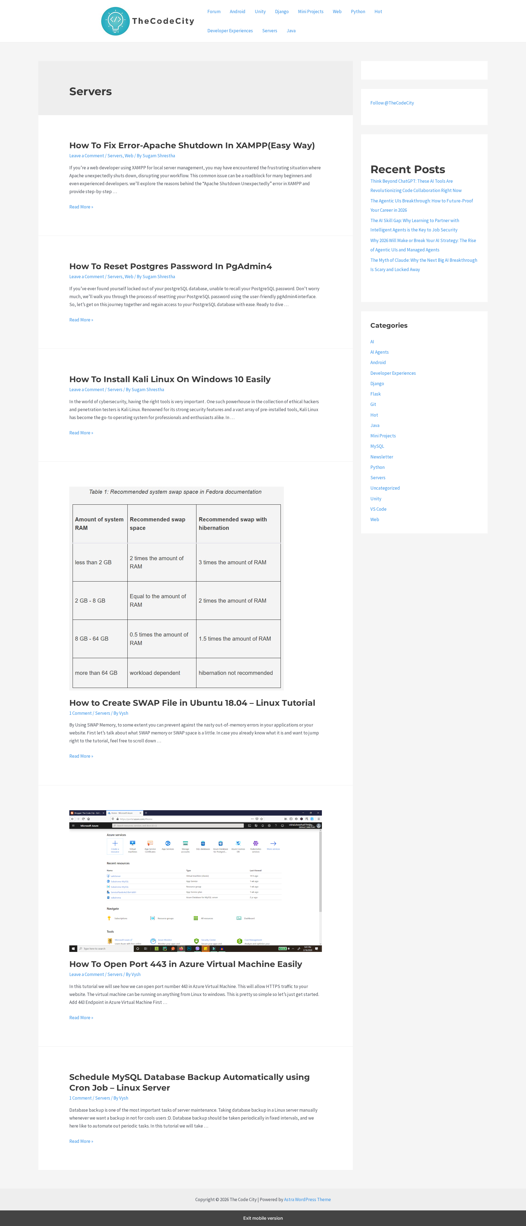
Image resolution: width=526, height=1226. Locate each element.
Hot (378, 11)
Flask (375, 394)
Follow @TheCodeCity (392, 103)
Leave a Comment (86, 156)
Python (358, 11)
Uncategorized (385, 488)
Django (282, 11)
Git (373, 404)
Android (237, 11)
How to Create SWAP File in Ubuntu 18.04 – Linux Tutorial (192, 703)
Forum (214, 11)
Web (337, 11)
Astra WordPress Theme (307, 1199)
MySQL (377, 446)
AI (372, 342)
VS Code (378, 509)
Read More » (81, 207)
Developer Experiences (230, 31)
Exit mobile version (263, 1218)
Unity (260, 11)
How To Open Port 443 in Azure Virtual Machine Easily (185, 964)
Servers (269, 31)
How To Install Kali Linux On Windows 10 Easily (170, 379)
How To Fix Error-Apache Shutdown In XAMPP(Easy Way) (192, 145)
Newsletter (381, 457)
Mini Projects (311, 11)
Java (291, 31)
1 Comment (80, 713)
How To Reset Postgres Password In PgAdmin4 (170, 266)
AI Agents (379, 352)
